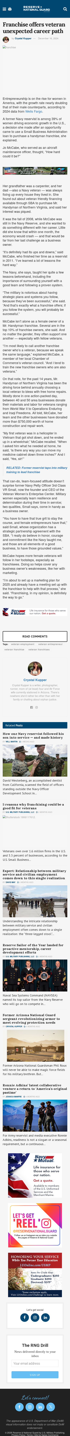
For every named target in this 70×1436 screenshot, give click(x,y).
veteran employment (22, 644)
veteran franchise (14, 649)
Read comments (35, 636)
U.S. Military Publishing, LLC (20, 812)
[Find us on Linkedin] (45, 1317)
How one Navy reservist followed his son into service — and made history (33, 735)
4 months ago (32, 1026)
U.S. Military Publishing (53, 1432)
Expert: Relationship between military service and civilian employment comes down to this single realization (34, 874)
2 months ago (45, 812)
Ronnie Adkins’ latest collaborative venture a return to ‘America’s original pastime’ (35, 1088)
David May (10, 882)
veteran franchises (39, 649)
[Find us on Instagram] (35, 1317)
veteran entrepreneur (50, 644)
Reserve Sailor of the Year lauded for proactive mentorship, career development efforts (33, 948)
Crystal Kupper (23, 38)
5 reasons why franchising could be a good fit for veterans (33, 806)
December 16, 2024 (48, 38)
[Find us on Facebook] (24, 1317)
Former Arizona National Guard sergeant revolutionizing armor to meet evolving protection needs (31, 1018)
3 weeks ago (27, 741)
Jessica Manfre (14, 1096)
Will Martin (11, 741)
